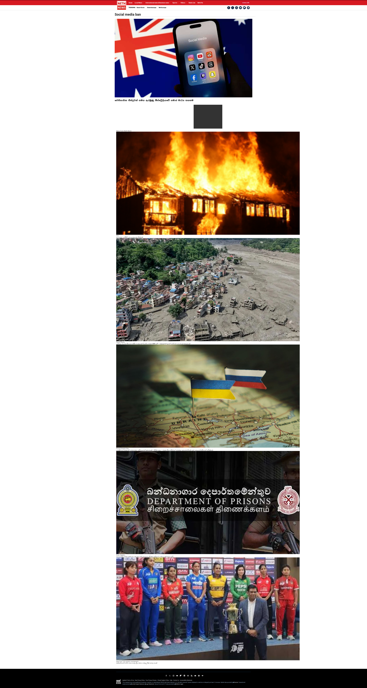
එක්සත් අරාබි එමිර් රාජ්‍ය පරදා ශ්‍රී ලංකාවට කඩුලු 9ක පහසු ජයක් (136, 663)
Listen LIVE (245, 2)
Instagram (236, 7)
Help (171, 680)
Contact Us (176, 680)
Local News (138, 3)
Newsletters (195, 675)
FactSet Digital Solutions (138, 684)
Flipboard (244, 7)
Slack (188, 675)
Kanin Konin (141, 7)
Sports (175, 3)
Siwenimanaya (151, 7)
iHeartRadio (202, 675)
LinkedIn (248, 7)
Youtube (240, 7)
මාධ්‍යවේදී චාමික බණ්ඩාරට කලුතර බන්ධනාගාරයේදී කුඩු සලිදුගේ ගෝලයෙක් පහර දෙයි (144, 557)
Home (130, 3)
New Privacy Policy (140, 680)
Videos (183, 3)
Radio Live (192, 3)
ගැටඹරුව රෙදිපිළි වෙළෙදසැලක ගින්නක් (129, 237)
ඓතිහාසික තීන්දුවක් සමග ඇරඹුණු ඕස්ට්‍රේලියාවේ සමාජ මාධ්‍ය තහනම (154, 100)
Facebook (228, 7)
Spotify (198, 675)
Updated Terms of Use (128, 680)
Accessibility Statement (186, 680)
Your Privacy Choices (151, 680)
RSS (191, 675)
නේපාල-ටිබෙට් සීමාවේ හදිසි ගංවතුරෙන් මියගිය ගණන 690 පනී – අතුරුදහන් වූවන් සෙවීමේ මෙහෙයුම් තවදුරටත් (153, 344)
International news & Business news (157, 3)
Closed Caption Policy (163, 680)
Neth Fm (200, 3)
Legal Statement (150, 684)
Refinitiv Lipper (179, 684)
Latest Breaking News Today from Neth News (121, 5)
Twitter (232, 7)
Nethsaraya (162, 7)
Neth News (118, 681)
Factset (236, 682)
